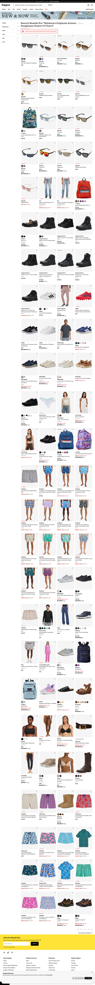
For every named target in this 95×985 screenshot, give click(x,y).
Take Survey (52, 967)
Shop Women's (81, 18)
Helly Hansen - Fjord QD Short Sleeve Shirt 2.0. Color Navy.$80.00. (65, 334)
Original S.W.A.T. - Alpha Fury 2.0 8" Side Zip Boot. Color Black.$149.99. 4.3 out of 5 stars (47, 229)
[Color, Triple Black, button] (60, 916)
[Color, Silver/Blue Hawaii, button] (42, 59)
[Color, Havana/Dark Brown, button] (24, 59)
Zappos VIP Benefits (8, 970)
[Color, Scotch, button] (81, 776)
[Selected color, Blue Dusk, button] (22, 702)
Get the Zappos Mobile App (10, 965)
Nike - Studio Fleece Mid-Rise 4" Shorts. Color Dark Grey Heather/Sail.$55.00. (29, 658)
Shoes (72, 970)
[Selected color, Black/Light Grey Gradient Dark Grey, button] (22, 59)
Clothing (73, 963)
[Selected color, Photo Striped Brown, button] (22, 94)
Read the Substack (54, 1)
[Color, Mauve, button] (60, 377)
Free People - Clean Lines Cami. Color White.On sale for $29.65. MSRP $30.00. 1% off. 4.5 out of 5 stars (83, 408)
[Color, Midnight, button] (78, 776)
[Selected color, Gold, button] (40, 59)
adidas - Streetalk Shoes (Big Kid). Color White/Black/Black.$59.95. (47, 300)
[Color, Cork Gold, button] (78, 702)
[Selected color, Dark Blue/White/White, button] (76, 343)
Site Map (51, 965)
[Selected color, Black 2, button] (22, 415)
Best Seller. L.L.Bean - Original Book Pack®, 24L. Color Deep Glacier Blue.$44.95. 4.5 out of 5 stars (65, 445)
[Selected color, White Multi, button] (58, 591)
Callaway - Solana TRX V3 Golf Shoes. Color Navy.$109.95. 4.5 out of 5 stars (83, 621)
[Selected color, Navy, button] (22, 377)
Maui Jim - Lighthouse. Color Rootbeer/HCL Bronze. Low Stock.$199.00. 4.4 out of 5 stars (65, 157)
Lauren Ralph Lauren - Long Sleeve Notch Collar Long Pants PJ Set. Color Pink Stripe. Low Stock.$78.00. (47, 658)
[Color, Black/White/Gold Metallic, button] (45, 309)
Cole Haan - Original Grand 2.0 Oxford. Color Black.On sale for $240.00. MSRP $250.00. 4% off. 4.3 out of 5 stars (47, 445)
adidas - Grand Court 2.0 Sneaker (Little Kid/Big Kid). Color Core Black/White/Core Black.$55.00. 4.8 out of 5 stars (29, 334)
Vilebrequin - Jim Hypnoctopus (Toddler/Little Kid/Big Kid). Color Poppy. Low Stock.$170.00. (83, 807)
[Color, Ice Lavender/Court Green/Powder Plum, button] (83, 343)
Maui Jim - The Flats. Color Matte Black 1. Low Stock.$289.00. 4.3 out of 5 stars (65, 122)
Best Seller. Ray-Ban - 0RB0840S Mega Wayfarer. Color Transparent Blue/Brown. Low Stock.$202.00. (47, 87)
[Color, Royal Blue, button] (67, 452)
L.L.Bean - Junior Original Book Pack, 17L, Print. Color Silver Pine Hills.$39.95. (29, 122)
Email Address (8, 943)
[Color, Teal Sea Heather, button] (45, 628)
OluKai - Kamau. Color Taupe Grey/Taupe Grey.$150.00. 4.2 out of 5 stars (47, 769)
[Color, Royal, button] (81, 201)
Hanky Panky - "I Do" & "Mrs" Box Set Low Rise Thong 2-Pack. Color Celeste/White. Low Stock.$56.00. (47, 408)
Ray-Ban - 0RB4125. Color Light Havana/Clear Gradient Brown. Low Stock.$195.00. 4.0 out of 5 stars (83, 50)
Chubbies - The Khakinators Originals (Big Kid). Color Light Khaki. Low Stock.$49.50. (29, 621)
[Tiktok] (8, 952)
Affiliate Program (53, 963)
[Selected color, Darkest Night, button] (40, 628)
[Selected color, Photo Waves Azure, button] (40, 131)
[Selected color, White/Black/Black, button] (40, 309)
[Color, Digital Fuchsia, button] (78, 665)
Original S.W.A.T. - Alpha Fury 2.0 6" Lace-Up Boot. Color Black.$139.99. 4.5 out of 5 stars (65, 229)
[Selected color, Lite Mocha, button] (58, 776)
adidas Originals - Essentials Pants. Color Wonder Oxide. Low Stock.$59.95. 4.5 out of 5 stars (65, 300)
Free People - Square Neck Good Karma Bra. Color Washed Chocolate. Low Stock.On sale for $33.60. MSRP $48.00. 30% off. (29, 445)
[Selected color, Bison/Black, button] (76, 916)
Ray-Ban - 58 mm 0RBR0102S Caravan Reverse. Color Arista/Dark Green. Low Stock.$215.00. (83, 87)
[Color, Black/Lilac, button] (60, 452)
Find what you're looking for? (84, 932)
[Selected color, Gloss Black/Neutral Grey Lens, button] (22, 166)
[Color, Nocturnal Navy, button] (42, 628)
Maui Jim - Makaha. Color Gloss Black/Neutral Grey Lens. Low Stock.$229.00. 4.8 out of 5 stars (29, 157)
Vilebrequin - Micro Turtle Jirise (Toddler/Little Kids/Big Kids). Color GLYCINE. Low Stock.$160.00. (47, 807)
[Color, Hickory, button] (63, 814)
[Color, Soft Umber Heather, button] (49, 628)
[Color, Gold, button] (63, 702)
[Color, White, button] (31, 415)
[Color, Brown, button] (24, 236)
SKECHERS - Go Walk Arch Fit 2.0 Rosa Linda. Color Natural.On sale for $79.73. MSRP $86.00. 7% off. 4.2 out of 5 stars (65, 371)
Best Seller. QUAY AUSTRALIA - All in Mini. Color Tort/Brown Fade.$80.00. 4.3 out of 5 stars (65, 50)
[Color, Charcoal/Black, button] (78, 591)
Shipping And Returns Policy (33, 967)
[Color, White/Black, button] (24, 377)
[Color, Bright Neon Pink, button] (85, 201)
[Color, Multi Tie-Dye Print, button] (24, 131)
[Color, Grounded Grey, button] (24, 702)
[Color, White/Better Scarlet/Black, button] (47, 309)
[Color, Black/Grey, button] (78, 628)
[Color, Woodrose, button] (63, 452)
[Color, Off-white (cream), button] (81, 702)
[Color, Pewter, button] (60, 702)
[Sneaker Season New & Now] (47, 15)
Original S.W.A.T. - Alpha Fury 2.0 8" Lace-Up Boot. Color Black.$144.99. (29, 265)
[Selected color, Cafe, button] (76, 776)
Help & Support (90, 9)
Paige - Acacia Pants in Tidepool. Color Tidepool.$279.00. (65, 621)
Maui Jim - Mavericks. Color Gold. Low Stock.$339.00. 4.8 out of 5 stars (47, 50)
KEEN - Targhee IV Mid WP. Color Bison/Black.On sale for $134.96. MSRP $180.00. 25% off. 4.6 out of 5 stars (83, 908)
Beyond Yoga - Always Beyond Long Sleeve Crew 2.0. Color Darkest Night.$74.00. (47, 621)
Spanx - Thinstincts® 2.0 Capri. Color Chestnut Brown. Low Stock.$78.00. (47, 732)
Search (50, 5)
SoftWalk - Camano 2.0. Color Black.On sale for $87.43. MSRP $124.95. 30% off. (65, 695)
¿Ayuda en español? (31, 965)
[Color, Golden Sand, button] (85, 702)
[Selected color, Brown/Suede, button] (76, 702)
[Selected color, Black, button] (22, 236)
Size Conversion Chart (54, 960)
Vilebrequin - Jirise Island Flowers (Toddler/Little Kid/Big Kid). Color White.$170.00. (29, 842)
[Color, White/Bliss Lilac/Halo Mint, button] (42, 309)
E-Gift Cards (52, 970)
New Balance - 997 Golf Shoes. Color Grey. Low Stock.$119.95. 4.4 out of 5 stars (65, 658)
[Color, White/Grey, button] (83, 628)
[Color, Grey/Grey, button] (29, 415)
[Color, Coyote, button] (42, 236)
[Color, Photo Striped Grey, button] (24, 94)
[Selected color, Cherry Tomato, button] (76, 201)
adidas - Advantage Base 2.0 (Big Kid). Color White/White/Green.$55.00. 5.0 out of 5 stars (47, 334)
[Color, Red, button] (83, 201)
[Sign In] (88, 5)
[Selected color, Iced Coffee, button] (58, 814)
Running (73, 967)
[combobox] (29, 5)
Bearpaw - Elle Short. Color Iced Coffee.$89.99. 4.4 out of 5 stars (65, 807)
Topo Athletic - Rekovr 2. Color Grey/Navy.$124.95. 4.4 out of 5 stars (83, 584)
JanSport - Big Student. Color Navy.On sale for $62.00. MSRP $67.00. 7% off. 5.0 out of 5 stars (83, 658)
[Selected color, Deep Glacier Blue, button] (58, 452)
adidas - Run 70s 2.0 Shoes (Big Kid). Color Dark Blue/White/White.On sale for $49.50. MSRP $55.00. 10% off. (83, 334)
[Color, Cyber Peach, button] (27, 739)
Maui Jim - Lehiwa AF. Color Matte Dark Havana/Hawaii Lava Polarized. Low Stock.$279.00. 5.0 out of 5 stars (47, 157)
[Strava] (11, 952)
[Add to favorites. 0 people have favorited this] (37, 36)
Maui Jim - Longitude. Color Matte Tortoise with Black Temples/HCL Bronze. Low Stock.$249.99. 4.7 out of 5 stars (83, 122)
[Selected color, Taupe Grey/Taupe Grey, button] (40, 776)
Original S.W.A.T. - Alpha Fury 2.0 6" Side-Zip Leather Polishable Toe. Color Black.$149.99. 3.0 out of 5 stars (47, 265)
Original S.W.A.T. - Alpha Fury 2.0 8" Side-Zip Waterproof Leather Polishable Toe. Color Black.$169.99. (83, 229)
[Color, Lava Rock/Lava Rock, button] (42, 776)
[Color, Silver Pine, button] (78, 201)
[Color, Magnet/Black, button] (78, 916)
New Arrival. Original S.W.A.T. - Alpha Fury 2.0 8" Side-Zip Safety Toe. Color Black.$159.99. (65, 265)
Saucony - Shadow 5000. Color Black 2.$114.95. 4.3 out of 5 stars (29, 408)
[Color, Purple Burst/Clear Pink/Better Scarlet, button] (85, 343)
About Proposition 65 (31, 970)
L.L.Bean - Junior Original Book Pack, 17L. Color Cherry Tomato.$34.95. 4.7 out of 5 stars (83, 193)
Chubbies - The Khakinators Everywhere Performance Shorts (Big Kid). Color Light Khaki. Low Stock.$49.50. (29, 807)
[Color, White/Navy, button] (24, 415)
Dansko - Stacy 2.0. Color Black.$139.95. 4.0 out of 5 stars (29, 229)
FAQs (27, 960)
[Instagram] (4, 952)
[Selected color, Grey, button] (58, 665)
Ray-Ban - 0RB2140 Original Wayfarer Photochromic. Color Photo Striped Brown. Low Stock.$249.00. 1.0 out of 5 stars (29, 87)
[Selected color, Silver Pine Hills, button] (22, 131)
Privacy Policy (49, 975)
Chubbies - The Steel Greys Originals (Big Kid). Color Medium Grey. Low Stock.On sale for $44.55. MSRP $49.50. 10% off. (29, 481)
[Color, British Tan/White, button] (42, 452)
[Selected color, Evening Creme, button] (58, 415)
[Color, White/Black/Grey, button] (81, 343)
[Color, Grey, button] (85, 628)
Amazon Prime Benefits (9, 967)
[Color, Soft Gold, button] (83, 702)
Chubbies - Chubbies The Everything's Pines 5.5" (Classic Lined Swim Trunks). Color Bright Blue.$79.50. (47, 481)
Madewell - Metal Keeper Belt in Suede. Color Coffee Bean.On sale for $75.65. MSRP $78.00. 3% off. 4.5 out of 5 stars (83, 732)
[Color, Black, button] (27, 415)
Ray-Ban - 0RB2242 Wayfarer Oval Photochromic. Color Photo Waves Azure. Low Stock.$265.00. (47, 122)
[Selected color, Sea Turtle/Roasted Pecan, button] (58, 916)
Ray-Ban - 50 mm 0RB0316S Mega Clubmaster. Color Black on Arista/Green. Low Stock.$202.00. (65, 87)
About (4, 960)
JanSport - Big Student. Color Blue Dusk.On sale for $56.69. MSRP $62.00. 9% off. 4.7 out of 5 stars (29, 695)
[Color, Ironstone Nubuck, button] (45, 452)
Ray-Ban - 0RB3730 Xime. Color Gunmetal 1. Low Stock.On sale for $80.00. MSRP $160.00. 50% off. (29, 193)
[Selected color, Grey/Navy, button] (76, 591)
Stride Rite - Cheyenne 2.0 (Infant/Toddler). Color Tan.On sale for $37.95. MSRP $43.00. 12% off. (83, 371)
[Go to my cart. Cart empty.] (92, 5)
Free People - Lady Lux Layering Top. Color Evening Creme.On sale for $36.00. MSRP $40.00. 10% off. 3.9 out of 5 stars (65, 408)
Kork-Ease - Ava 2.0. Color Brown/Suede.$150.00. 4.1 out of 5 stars (83, 695)
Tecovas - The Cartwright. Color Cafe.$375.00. (83, 769)
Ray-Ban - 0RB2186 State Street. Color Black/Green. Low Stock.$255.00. (83, 157)
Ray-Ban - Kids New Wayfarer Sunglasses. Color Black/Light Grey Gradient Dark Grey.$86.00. (29, 50)
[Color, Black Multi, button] (60, 591)
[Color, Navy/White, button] (60, 665)
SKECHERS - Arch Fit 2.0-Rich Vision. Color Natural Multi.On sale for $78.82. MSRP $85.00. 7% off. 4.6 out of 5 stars (47, 371)
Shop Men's (90, 18)
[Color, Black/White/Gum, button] (78, 343)
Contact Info (29, 963)
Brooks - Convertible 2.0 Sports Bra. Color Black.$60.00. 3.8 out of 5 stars (29, 732)
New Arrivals (74, 965)
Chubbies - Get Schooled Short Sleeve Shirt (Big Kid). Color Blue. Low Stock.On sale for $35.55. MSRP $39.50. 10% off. (65, 874)
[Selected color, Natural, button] (58, 377)
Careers (5, 963)
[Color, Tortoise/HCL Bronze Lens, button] (24, 166)
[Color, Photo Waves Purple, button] (42, 131)
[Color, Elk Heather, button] (47, 628)
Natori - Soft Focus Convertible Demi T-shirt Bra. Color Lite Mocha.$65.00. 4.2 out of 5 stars (65, 769)
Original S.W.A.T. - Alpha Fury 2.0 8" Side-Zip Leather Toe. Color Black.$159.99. (83, 265)
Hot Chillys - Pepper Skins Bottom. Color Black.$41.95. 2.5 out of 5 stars (29, 769)
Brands (73, 960)
